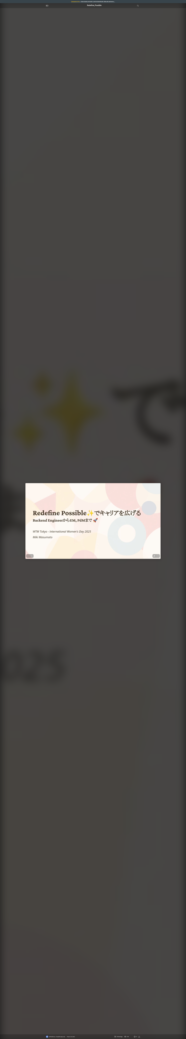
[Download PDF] (139, 1036)
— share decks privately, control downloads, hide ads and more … (93, 1)
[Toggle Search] (138, 5)
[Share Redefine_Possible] (131, 1036)
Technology (120, 1036)
